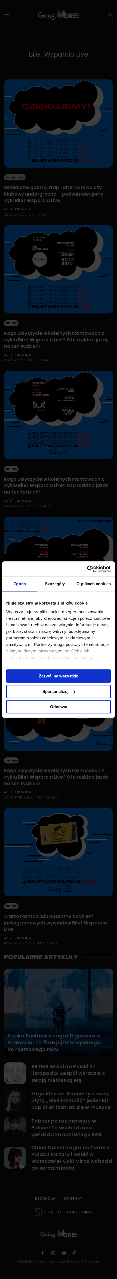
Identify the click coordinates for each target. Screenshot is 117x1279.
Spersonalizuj (55, 691)
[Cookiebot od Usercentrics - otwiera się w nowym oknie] (87, 568)
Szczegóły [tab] (55, 583)
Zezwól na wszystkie (58, 676)
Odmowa (58, 706)
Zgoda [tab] (20, 583)
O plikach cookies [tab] (93, 583)
